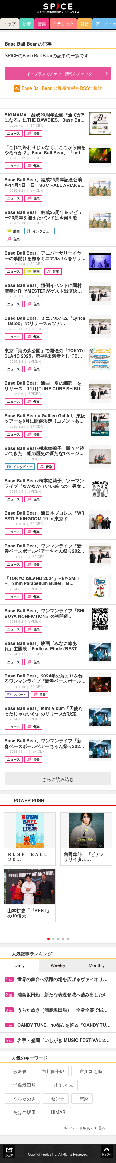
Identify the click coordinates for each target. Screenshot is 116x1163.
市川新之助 (91, 1071)
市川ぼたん (62, 1085)
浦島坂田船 (24, 1085)
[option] (58, 869)
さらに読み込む (58, 779)
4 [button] (63, 939)
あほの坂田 (24, 1112)
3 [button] (58, 939)
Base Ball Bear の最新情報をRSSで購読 (62, 88)
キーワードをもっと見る (84, 1128)
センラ (57, 1098)
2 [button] (53, 939)
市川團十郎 (53, 1071)
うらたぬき (24, 1098)
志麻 (84, 1098)
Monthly (97, 965)
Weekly (58, 965)
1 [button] (48, 939)
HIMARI (59, 1112)
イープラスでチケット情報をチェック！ (61, 73)
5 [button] (68, 939)
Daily (19, 965)
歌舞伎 (20, 1071)
